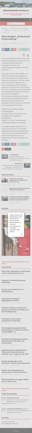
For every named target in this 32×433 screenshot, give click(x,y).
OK (21, 234)
